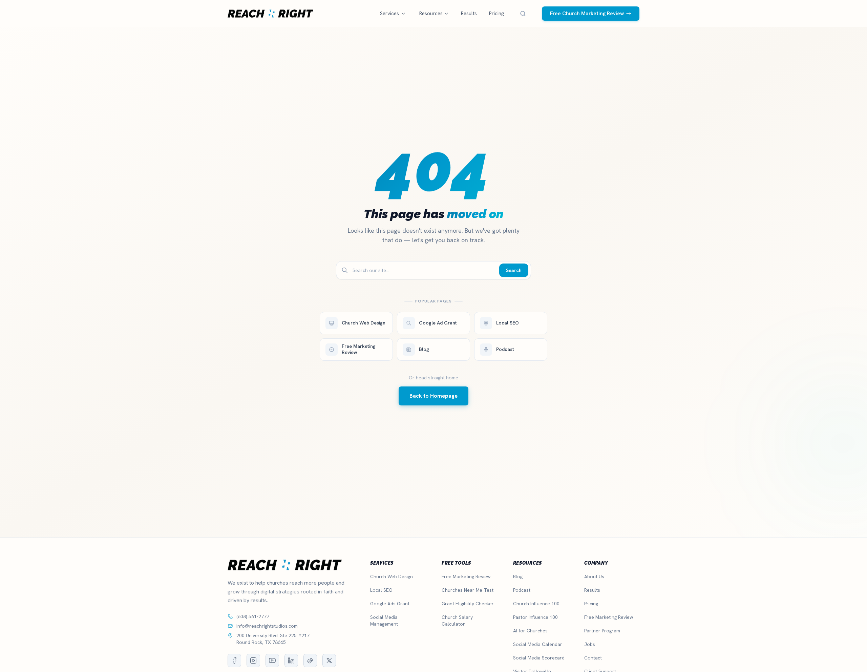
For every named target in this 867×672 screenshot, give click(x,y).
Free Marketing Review (466, 576)
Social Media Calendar (537, 644)
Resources (431, 13)
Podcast (521, 590)
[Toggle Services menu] (403, 13)
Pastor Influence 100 (535, 617)
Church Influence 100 (536, 604)
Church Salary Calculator (457, 620)
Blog (518, 576)
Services (389, 13)
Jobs (589, 644)
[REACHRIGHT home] (270, 13)
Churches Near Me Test (467, 590)
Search (514, 270)
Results (469, 13)
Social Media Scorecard (539, 658)
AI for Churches (530, 631)
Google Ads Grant (389, 604)
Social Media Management (384, 620)
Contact (593, 658)
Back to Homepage (433, 395)
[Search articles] (523, 13)
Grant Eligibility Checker (468, 604)
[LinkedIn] (291, 660)
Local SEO (381, 590)
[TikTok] (310, 660)
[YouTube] (272, 660)
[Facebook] (234, 660)
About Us (594, 576)
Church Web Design (391, 576)
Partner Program (602, 631)
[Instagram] (253, 660)
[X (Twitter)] (329, 660)
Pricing (496, 13)
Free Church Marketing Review (587, 13)
